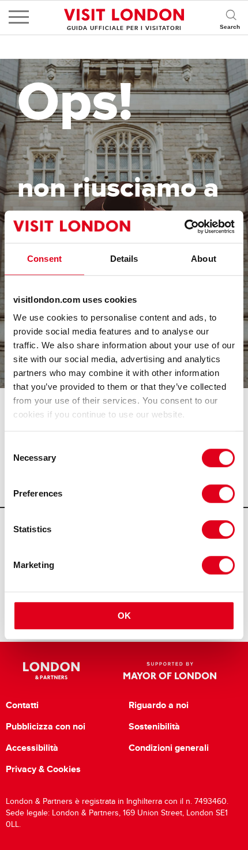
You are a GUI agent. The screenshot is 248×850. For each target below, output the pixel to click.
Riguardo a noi (159, 705)
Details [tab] (124, 259)
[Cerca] (230, 17)
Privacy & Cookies (43, 769)
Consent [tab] (44, 259)
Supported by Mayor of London (169, 670)
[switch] (218, 493)
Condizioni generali (169, 748)
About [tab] (203, 259)
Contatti (22, 705)
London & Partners (51, 670)
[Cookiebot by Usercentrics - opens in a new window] (184, 226)
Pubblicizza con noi (45, 726)
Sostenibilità (154, 726)
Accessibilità (32, 748)
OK (124, 615)
